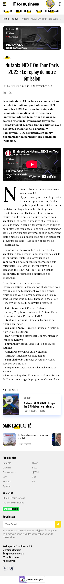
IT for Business (11, 557)
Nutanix (25, 225)
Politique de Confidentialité (17, 546)
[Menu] (4, 4)
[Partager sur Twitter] (10, 92)
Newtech (7, 481)
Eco (34, 477)
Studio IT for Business (14, 498)
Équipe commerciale (13, 553)
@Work (36, 472)
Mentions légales (12, 550)
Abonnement (10, 561)
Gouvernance (52, 11)
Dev (5, 477)
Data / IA (7, 11)
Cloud (18, 11)
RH (33, 481)
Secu (39, 11)
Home (6, 19)
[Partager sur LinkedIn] (4, 92)
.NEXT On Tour (26, 270)
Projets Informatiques (13, 502)
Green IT (29, 11)
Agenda (7, 486)
